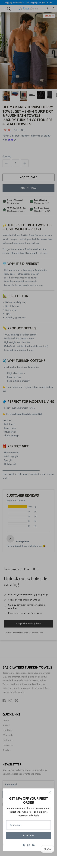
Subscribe (28, 835)
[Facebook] (24, 845)
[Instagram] (28, 845)
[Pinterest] (33, 845)
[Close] (49, 792)
